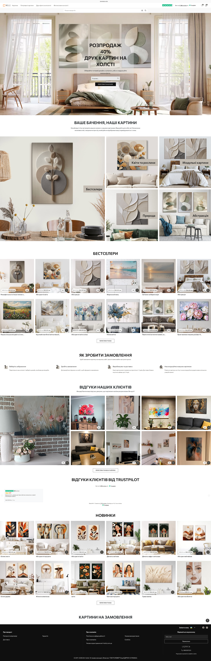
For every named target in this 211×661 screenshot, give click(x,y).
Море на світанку (113, 294)
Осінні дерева (5, 596)
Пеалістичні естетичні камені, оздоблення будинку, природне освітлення (154, 334)
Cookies (127, 640)
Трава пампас (146, 596)
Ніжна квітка (111, 334)
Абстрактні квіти (42, 294)
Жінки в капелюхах (42, 596)
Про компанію (91, 640)
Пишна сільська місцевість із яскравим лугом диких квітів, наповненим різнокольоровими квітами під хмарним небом (13, 334)
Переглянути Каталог (105, 84)
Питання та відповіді (10, 636)
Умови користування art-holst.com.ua (99, 643)
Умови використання (132, 636)
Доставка (6, 640)
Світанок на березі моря (150, 294)
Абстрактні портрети (43, 556)
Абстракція (75, 294)
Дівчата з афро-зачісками (151, 556)
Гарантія (45, 636)
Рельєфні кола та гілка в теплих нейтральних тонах (13, 294)
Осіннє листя (5, 556)
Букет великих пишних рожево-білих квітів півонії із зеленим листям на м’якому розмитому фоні (190, 334)
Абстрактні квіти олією (79, 334)
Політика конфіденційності (95, 636)
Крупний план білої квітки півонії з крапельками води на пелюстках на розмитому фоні (48, 334)
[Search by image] (142, 10)
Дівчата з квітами (113, 556)
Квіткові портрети (113, 596)
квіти (73, 596)
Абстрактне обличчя (185, 596)
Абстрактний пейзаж (185, 556)
